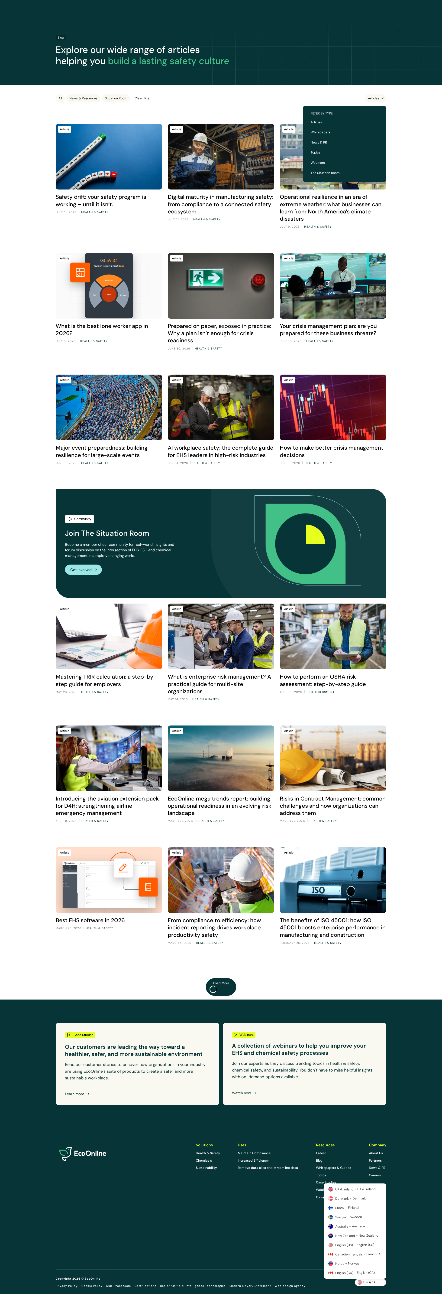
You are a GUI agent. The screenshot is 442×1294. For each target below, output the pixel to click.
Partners (375, 1160)
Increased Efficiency (253, 1160)
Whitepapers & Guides (333, 1168)
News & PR (319, 142)
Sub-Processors (118, 1285)
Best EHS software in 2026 (90, 920)
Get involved (81, 570)
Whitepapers (320, 132)
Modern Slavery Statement (250, 1285)
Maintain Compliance (254, 1153)
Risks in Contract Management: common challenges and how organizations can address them (333, 805)
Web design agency (290, 1285)
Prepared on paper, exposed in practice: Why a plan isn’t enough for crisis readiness (219, 333)
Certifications (145, 1285)
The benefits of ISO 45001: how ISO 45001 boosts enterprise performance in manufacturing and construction (333, 927)
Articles (316, 122)
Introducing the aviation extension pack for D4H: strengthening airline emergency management (107, 805)
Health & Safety (208, 1153)
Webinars (318, 162)
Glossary (322, 1197)
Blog (319, 1160)
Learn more (74, 1094)
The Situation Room (325, 173)
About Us (376, 1153)
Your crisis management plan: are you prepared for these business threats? (328, 330)
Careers (375, 1175)
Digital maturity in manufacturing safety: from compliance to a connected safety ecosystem (220, 204)
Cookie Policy (92, 1285)
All (60, 98)
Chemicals (204, 1160)
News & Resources (83, 98)
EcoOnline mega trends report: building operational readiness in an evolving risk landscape (219, 805)
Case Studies (326, 1182)
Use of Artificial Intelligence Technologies (193, 1285)
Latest (321, 1153)
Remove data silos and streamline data (268, 1168)
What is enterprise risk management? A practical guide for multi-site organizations (219, 683)
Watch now (241, 1093)
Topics (315, 152)
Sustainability (206, 1168)
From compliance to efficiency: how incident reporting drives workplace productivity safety (214, 927)
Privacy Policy (67, 1285)
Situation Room (116, 98)
